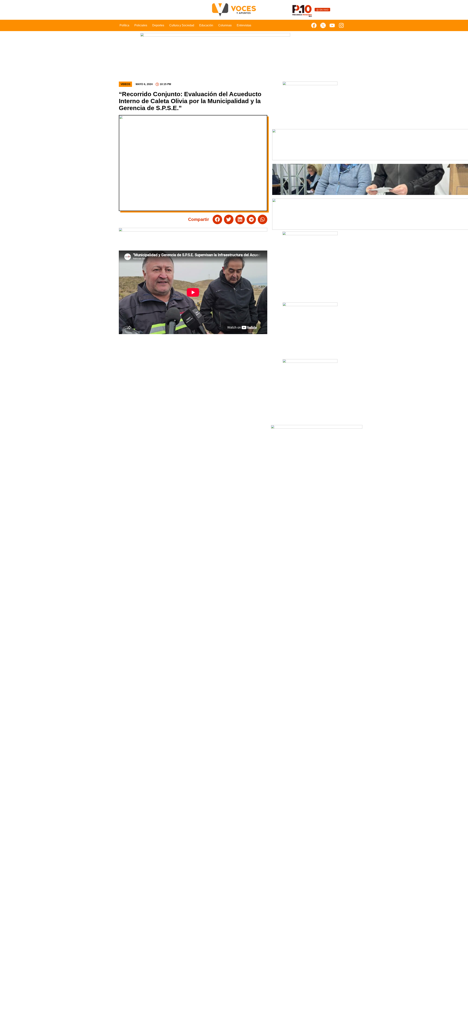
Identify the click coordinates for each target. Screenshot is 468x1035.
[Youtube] (332, 25)
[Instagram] (341, 25)
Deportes (158, 25)
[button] (217, 219)
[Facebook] (314, 25)
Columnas (225, 25)
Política (124, 25)
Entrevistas (244, 25)
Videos (125, 84)
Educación (206, 25)
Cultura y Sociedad (181, 25)
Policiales (140, 25)
